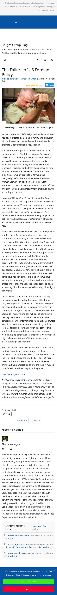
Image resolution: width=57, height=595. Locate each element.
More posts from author (39, 527)
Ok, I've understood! (28, 581)
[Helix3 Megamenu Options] (16, 21)
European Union (28, 78)
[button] (38, 60)
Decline (28, 589)
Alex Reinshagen (10, 78)
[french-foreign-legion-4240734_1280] (28, 107)
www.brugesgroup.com (13, 374)
